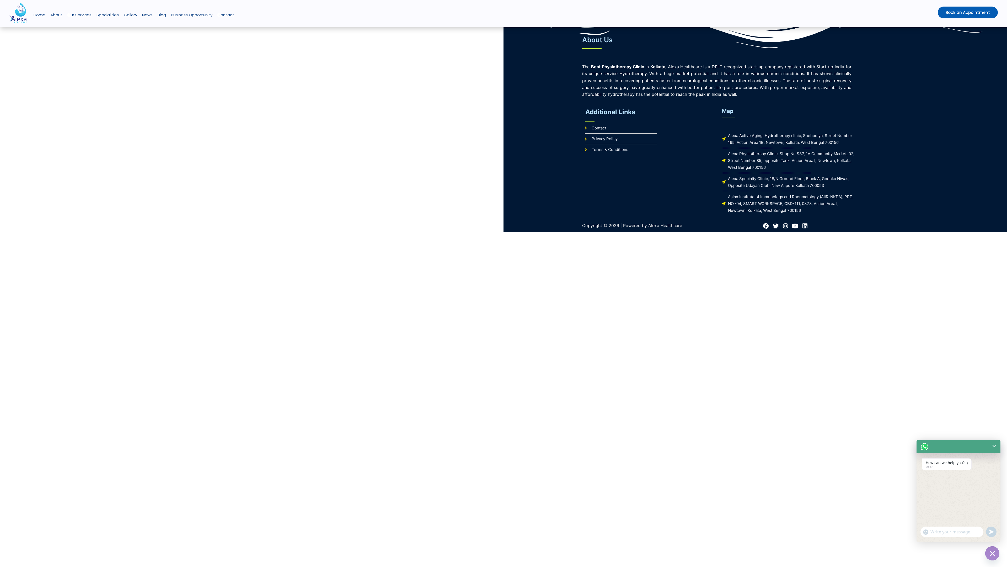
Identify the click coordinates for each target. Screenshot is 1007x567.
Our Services (79, 15)
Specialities (108, 15)
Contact (225, 15)
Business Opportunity (191, 15)
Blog (162, 15)
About (56, 15)
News (147, 15)
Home (39, 15)
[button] (957, 12)
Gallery (130, 15)
